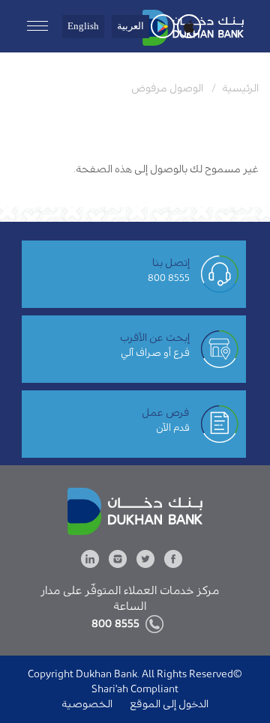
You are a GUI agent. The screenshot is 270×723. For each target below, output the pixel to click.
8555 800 (169, 277)
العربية (130, 25)
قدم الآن (173, 427)
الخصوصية (87, 704)
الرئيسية (240, 88)
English (83, 25)
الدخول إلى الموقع (168, 704)
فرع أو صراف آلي (155, 352)
